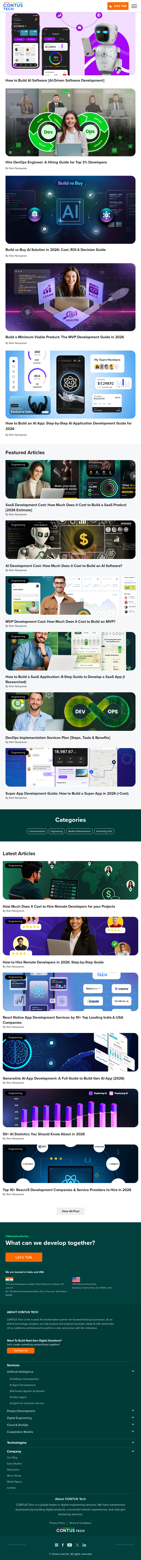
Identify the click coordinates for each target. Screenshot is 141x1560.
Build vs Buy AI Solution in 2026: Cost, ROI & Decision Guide (56, 249)
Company (14, 1451)
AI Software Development (24, 1379)
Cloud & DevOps (17, 1425)
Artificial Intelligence (20, 1372)
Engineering (18, 464)
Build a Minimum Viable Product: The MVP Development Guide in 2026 (65, 337)
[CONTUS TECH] (13, 6)
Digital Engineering (19, 1418)
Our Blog (12, 1457)
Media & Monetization (79, 831)
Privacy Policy (57, 1523)
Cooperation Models (20, 1432)
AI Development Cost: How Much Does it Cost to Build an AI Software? (64, 565)
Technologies (17, 1442)
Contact (11, 1488)
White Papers (14, 1482)
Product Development (21, 1411)
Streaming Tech (104, 831)
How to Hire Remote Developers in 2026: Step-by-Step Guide (53, 962)
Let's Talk (120, 6)
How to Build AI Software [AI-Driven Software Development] (55, 80)
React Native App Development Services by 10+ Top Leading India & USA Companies (63, 1020)
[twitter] (77, 1544)
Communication (37, 831)
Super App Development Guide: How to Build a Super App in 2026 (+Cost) (67, 793)
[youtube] (69, 1544)
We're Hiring (14, 1476)
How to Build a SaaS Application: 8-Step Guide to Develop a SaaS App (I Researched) (65, 679)
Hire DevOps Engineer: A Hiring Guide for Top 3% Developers (56, 162)
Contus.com (58, 1554)
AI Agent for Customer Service (27, 1403)
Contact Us (21, 1350)
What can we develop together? (50, 1243)
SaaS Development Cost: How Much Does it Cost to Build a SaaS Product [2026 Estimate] (66, 507)
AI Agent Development (22, 1385)
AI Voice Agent (18, 1397)
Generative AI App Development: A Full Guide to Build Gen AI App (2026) (63, 1078)
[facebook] (63, 1544)
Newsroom (13, 1470)
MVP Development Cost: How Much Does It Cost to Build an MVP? (60, 621)
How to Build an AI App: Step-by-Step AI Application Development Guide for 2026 (69, 425)
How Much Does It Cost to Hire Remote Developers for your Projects (59, 906)
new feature (41, 525)
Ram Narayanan (18, 168)
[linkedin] (84, 1544)
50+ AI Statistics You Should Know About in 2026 (44, 1134)
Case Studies (14, 1464)
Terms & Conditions (80, 1523)
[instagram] (56, 1544)
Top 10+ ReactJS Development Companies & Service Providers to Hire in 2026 (67, 1189)
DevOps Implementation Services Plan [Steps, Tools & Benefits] (58, 737)
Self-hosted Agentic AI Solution (27, 1391)
